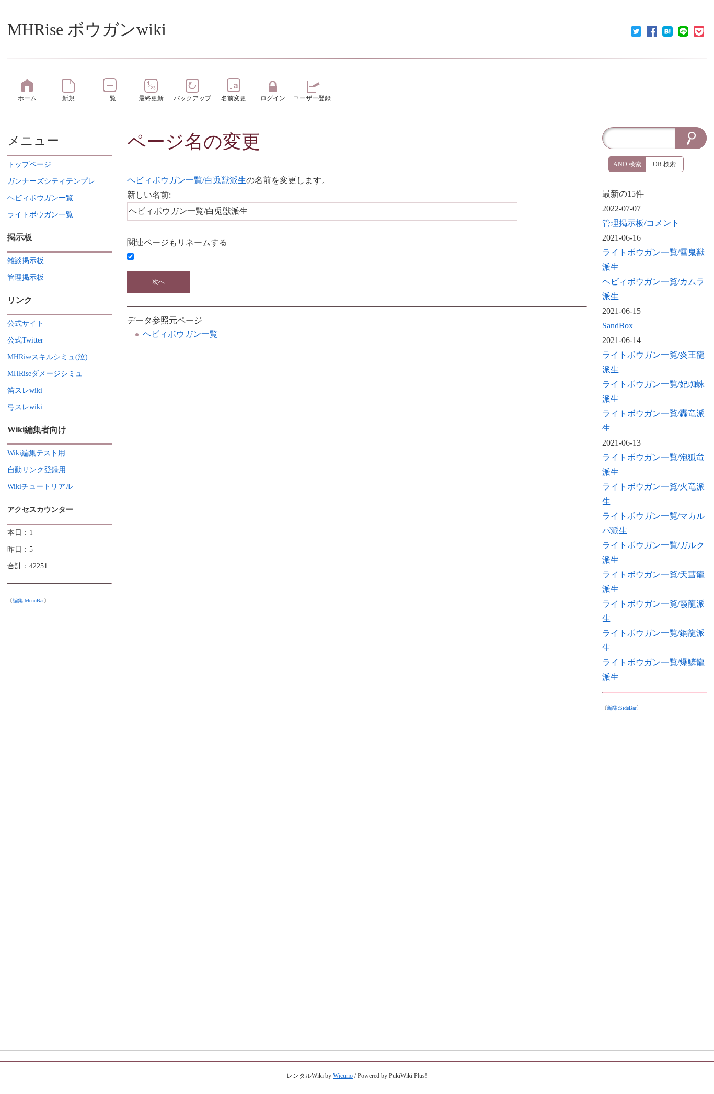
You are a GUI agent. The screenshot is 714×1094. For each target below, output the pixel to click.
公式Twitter (25, 340)
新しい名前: (149, 194)
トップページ (29, 164)
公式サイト (25, 323)
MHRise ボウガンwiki (86, 29)
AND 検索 (627, 164)
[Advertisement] (654, 871)
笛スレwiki (24, 390)
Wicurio (343, 1075)
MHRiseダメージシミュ (45, 374)
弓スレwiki (24, 407)
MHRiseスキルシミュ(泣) (47, 357)
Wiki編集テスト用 (36, 453)
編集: (28, 600)
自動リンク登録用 (36, 470)
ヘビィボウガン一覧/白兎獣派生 (186, 180)
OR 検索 (664, 164)
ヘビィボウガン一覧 (180, 333)
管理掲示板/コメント (641, 223)
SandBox (617, 325)
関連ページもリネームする (177, 242)
